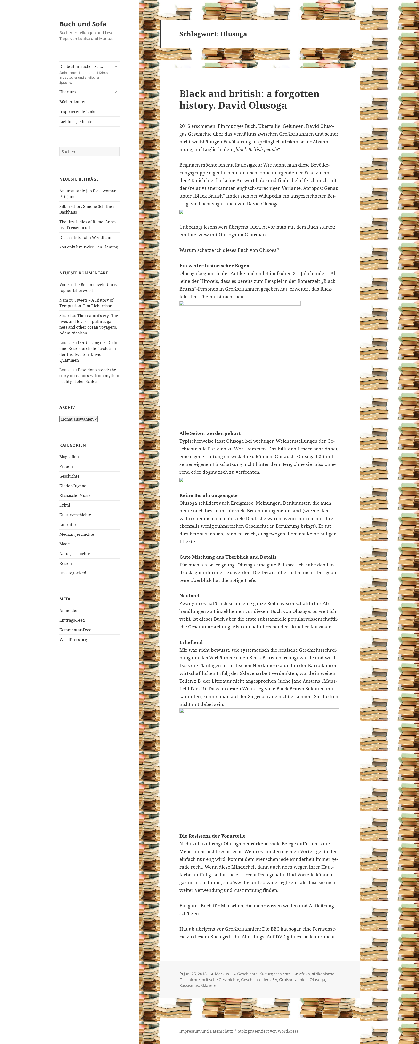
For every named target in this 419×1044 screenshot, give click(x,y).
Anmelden (69, 610)
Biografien (69, 456)
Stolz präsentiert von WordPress (268, 1031)
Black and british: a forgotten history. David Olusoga (249, 99)
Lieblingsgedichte (75, 121)
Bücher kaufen (73, 101)
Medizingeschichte (76, 534)
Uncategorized (72, 573)
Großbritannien (293, 979)
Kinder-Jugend (73, 485)
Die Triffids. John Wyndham (85, 237)
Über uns (67, 91)
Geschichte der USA (259, 979)
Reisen (65, 563)
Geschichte (69, 476)
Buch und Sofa (82, 23)
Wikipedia (269, 196)
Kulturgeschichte (75, 515)
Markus (222, 973)
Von (62, 284)
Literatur (68, 524)
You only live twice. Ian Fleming (88, 247)
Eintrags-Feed (72, 620)
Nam (63, 300)
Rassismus (189, 985)
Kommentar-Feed (75, 630)
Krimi (64, 505)
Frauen (66, 466)
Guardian (255, 235)
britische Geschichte (220, 979)
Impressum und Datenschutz (206, 1031)
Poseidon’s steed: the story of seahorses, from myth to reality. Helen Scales (89, 375)
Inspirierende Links (77, 111)
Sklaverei (209, 985)
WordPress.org (73, 639)
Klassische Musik (74, 495)
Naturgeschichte (74, 553)
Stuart (65, 315)
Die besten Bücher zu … (83, 74)
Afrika (304, 973)
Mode (64, 544)
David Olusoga (263, 204)
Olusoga (317, 979)
